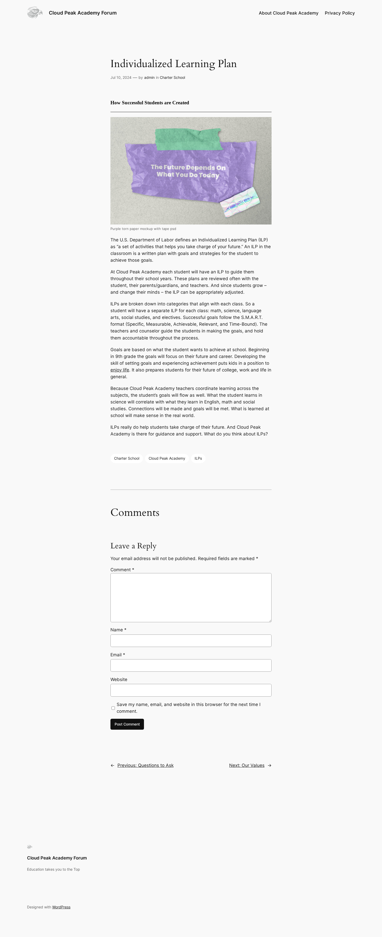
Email (117, 654)
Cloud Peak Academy (167, 458)
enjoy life (119, 370)
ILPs (198, 458)
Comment (122, 569)
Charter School (172, 77)
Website (118, 679)
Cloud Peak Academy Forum (83, 13)
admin (149, 77)
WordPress (61, 907)
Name (118, 629)
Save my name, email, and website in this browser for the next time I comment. (188, 708)
